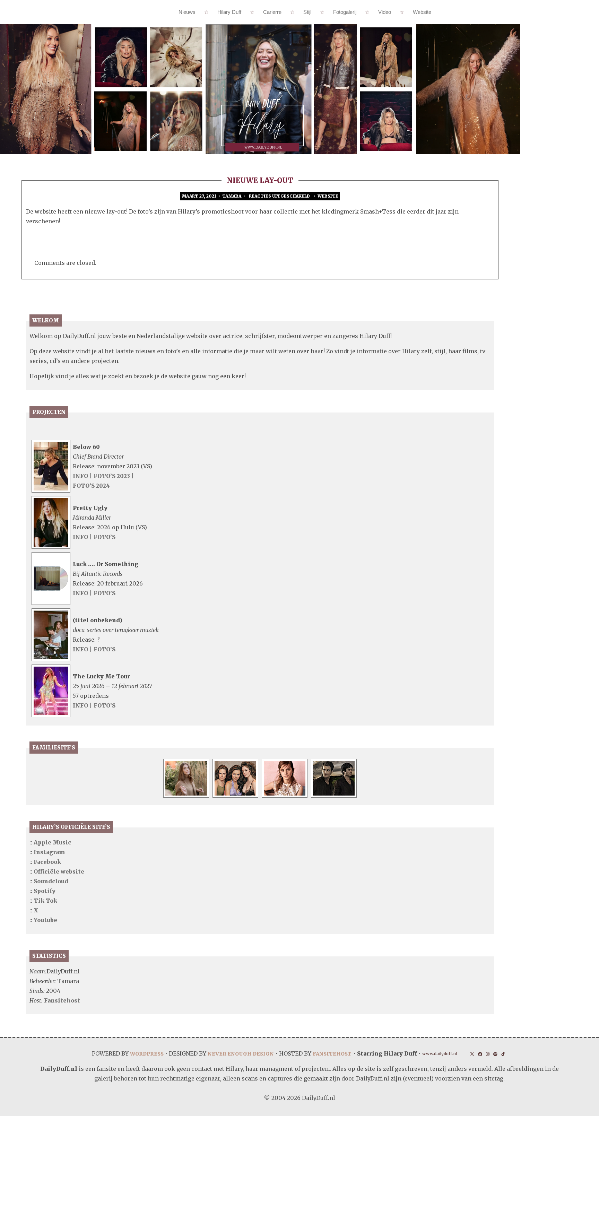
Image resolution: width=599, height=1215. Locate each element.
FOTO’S (104, 536)
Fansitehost (62, 1000)
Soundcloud (51, 881)
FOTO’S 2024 (91, 485)
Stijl (307, 12)
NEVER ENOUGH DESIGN (236, 1053)
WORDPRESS (136, 1053)
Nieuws (187, 12)
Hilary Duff (229, 12)
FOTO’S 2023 (112, 475)
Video (384, 12)
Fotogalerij (344, 12)
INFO (80, 475)
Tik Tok (45, 900)
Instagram (49, 852)
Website (422, 12)
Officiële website (59, 871)
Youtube (45, 920)
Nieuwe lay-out (260, 180)
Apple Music (52, 842)
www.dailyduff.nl (446, 1054)
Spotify (44, 890)
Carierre (272, 12)
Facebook (47, 861)
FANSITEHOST (333, 1053)
